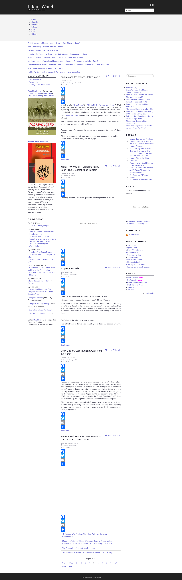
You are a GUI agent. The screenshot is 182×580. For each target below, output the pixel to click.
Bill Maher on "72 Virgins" (137, 224)
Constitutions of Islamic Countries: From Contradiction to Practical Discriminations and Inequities (68, 65)
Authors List (33, 82)
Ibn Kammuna (48, 96)
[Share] (91, 102)
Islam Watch (41, 6)
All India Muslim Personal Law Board (100, 105)
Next (64, 567)
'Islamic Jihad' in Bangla (38, 141)
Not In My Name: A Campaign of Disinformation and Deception (54, 72)
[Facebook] (91, 89)
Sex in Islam (131, 287)
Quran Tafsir (132, 248)
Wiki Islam (130, 290)
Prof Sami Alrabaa (35, 96)
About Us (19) (131, 88)
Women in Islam (35, 246)
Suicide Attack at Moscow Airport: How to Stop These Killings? (54, 43)
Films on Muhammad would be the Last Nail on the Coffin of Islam (55, 57)
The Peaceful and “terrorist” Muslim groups (78, 548)
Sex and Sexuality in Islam (39, 241)
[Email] (91, 97)
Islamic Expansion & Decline (138, 267)
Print (109, 76)
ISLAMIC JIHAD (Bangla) (38, 226)
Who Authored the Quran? (39, 244)
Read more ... (65, 160)
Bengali (31, 283)
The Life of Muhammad (37, 313)
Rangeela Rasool (36, 298)
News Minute (78, 105)
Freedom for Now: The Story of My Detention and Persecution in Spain (57, 54)
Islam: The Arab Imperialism (39, 281)
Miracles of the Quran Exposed (41, 252)
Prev (71, 563)
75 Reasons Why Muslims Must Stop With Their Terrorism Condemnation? (84, 535)
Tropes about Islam (71, 268)
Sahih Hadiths (132, 257)
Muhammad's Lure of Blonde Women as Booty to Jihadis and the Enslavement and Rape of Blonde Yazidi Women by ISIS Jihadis (87, 542)
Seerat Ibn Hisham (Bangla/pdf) (40, 310)
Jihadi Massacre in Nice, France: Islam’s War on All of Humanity (87, 553)
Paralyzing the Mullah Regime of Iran (43, 50)
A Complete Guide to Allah (39, 237)
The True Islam (132, 280)
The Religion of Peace (135, 285)
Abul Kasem (47, 93)
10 (116, 563)
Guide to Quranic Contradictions (41, 232)
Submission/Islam (134, 255)
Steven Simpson (34, 93)
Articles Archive (35, 80)
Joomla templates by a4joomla (91, 577)
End (70, 567)
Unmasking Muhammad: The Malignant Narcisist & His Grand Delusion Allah (40, 291)
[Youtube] (151, 5)
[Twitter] (91, 93)
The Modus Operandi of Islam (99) (139, 109)
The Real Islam (132, 278)
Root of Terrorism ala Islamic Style (42, 239)
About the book (34, 91)
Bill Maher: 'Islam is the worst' (138, 221)
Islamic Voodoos (35, 234)
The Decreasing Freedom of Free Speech (45, 47)
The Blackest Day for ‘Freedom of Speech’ (46, 68)
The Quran (131, 245)
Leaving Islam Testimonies (39, 85)
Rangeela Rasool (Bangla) (39, 304)
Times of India (71, 116)
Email (117, 76)
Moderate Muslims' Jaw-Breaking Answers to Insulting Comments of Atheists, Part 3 (63, 61)
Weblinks (150, 293)
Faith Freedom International (137, 282)
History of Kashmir (134, 260)
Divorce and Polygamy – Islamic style (80, 77)
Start (64, 563)
